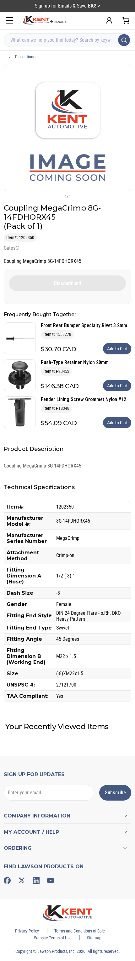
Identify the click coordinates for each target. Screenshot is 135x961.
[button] (57, 196)
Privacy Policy (27, 930)
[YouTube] (50, 880)
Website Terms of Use (53, 937)
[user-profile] (109, 20)
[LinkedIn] (36, 880)
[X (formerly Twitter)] (21, 880)
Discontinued (26, 56)
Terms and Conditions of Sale (79, 930)
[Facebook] (7, 880)
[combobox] (67, 40)
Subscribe (115, 793)
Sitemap (94, 937)
